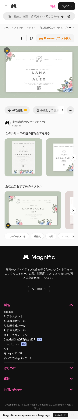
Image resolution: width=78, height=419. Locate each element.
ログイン (66, 6)
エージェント (15, 344)
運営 (7, 378)
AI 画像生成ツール (15, 321)
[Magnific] (39, 258)
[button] (39, 289)
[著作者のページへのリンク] (7, 123)
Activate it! (60, 415)
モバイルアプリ (13, 353)
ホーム (7, 27)
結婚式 (37, 236)
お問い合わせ (13, 389)
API (6, 349)
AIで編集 (15, 111)
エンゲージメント (17, 236)
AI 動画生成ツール (15, 325)
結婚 (51, 236)
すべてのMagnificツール (18, 358)
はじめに (10, 368)
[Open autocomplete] (8, 16)
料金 (53, 6)
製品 (7, 305)
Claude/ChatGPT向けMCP (22, 339)
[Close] (72, 415)
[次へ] (62, 110)
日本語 (39, 288)
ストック (18, 27)
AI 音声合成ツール (15, 330)
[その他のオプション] (21, 38)
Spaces (8, 311)
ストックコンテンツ (16, 335)
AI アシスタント (13, 316)
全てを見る (43, 133)
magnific (16, 125)
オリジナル (26, 51)
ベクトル (31, 27)
